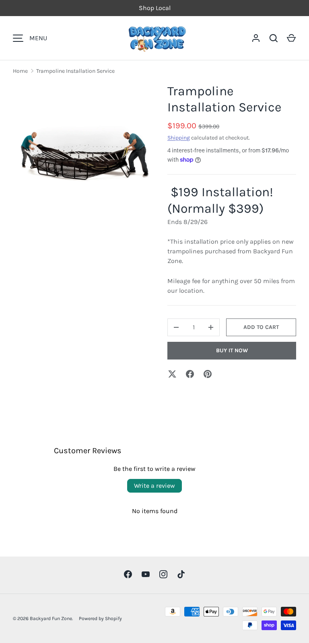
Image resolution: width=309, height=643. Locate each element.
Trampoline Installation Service (75, 71)
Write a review (154, 485)
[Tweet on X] (172, 374)
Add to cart (261, 327)
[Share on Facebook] (190, 374)
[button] (291, 38)
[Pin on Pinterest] (207, 374)
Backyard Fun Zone (51, 618)
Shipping (178, 137)
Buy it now (232, 350)
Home (20, 71)
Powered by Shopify (100, 618)
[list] (83, 154)
